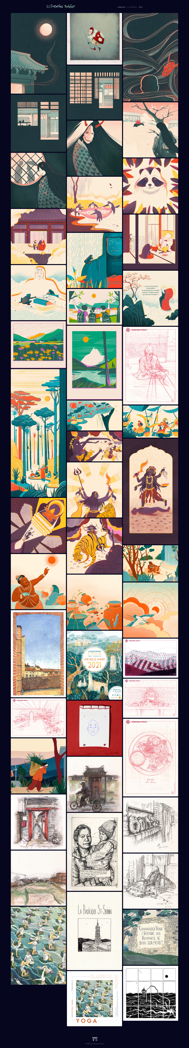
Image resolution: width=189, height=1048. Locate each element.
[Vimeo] (93, 1040)
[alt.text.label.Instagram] (96, 1040)
